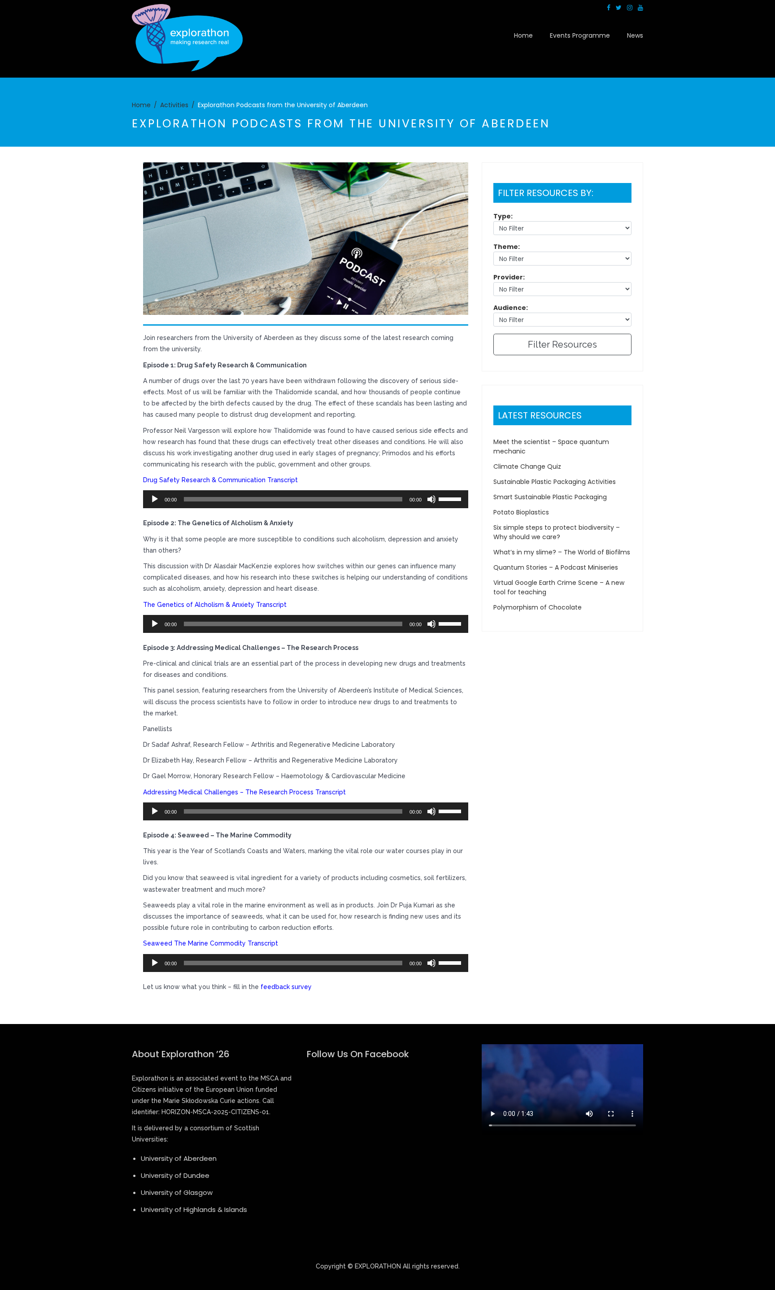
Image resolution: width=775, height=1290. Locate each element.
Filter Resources (562, 344)
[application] (305, 499)
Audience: (510, 307)
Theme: (506, 246)
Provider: (509, 277)
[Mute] (431, 499)
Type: (503, 216)
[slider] (451, 498)
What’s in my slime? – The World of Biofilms (561, 552)
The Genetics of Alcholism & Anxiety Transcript (215, 604)
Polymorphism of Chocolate (537, 607)
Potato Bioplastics (521, 512)
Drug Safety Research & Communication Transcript (220, 480)
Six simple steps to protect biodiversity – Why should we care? (556, 532)
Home (523, 35)
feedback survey (287, 986)
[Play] (154, 499)
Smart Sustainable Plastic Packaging (550, 496)
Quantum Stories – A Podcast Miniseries (555, 567)
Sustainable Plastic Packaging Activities (554, 481)
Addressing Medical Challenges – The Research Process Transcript (244, 792)
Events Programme (580, 35)
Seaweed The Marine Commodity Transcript (210, 943)
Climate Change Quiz (527, 466)
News (635, 35)
